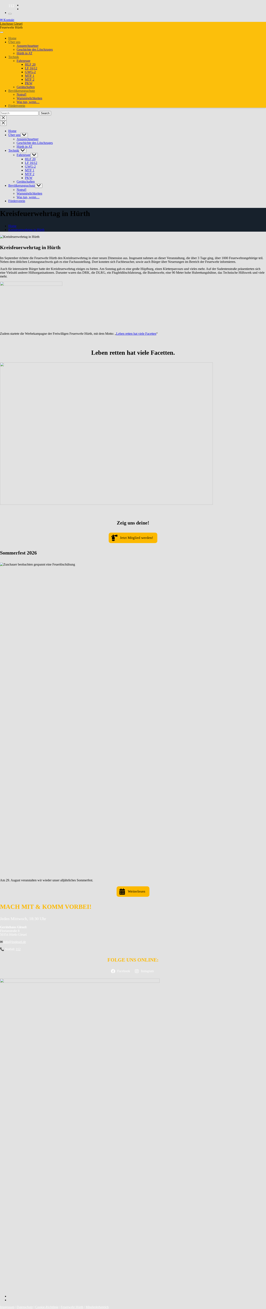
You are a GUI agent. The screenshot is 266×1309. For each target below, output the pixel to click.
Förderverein (16, 105)
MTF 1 (29, 75)
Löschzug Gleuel (11, 23)
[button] (133, 538)
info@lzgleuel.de (14, 942)
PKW (28, 83)
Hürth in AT (24, 53)
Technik (13, 57)
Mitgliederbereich (97, 1307)
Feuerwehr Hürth (72, 1307)
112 (18, 949)
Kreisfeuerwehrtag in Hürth (26, 229)
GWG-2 (30, 72)
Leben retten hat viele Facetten (136, 333)
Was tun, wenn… (28, 102)
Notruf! (21, 94)
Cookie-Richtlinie (46, 1307)
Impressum (7, 1307)
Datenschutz (25, 1307)
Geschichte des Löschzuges (35, 49)
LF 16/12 (31, 68)
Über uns (14, 42)
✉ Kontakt (7, 20)
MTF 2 (29, 79)
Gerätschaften (26, 87)
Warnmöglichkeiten (29, 98)
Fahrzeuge (23, 60)
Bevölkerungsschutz (21, 90)
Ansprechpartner (27, 45)
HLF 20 (30, 64)
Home (12, 38)
